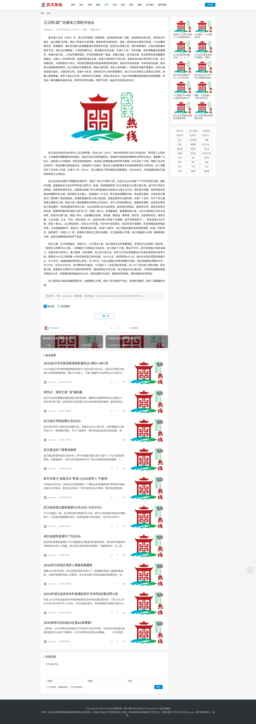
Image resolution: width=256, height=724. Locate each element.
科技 (131, 4)
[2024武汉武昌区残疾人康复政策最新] (147, 574)
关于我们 (150, 4)
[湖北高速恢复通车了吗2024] (147, 545)
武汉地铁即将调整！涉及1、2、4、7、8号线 (182, 56)
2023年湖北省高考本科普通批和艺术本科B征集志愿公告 (81, 594)
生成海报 (133, 328)
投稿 (211, 5)
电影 (206, 140)
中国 (179, 162)
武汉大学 (179, 131)
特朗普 (206, 171)
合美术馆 (179, 135)
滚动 (106, 4)
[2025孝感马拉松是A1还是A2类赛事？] (147, 632)
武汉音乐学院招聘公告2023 (62, 421)
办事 (90, 4)
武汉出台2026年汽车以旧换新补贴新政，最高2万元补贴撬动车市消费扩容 (203, 76)
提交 (158, 687)
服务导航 (162, 4)
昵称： (50, 681)
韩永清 (193, 153)
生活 (115, 4)
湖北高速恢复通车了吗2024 (62, 536)
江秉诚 (179, 153)
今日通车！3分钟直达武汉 (203, 35)
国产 (193, 162)
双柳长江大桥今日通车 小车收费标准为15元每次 (182, 35)
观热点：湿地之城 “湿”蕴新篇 (63, 392)
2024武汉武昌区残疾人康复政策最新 (68, 565)
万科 (179, 158)
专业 (193, 158)
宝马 (179, 167)
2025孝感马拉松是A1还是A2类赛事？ (68, 623)
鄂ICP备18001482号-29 (135, 708)
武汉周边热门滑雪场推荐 (60, 450)
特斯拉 (193, 171)
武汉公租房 (193, 131)
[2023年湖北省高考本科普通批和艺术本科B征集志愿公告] (147, 603)
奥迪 (206, 162)
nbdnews (48, 29)
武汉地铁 (193, 140)
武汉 (81, 4)
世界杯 (206, 158)
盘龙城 (179, 149)
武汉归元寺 (206, 153)
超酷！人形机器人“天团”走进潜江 (202, 96)
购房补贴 (206, 131)
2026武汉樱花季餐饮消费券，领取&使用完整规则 (203, 56)
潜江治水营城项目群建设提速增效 (182, 116)
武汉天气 (193, 135)
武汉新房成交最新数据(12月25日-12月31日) (73, 507)
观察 (139, 4)
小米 (193, 167)
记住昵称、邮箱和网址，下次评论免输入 (65, 687)
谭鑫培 (193, 149)
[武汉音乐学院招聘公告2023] (147, 430)
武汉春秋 (65, 306)
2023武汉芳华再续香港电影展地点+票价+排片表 (76, 363)
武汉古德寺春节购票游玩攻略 (203, 116)
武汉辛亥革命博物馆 (207, 144)
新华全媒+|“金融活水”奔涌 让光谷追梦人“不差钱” (76, 478)
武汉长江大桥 (207, 135)
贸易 (179, 144)
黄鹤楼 (193, 144)
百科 (123, 4)
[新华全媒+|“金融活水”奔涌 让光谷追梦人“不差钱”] (147, 487)
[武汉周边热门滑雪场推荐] (147, 459)
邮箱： (91, 681)
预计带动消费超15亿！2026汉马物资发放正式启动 (182, 76)
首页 (73, 4)
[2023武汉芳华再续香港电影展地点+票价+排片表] (147, 372)
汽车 (206, 167)
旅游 (98, 4)
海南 (179, 171)
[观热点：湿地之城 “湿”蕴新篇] (147, 401)
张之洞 (51, 306)
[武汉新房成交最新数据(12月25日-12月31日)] (147, 516)
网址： (131, 681)
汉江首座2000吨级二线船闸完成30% (182, 96)
